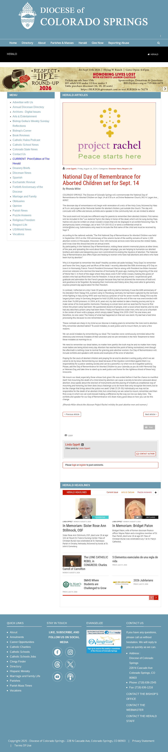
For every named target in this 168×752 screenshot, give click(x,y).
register (82, 465)
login (74, 465)
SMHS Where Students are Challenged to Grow (95, 584)
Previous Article (72, 414)
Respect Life (127, 168)
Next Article (150, 414)
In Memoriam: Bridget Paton (132, 526)
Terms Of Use (22, 745)
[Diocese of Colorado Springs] (84, 15)
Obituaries (150, 517)
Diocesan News (115, 168)
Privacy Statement (143, 741)
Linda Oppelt (71, 168)
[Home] (149, 54)
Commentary (100, 517)
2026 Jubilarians (143, 580)
